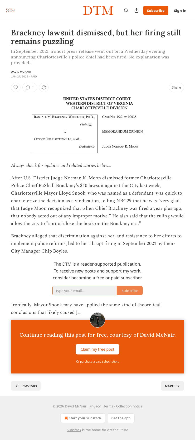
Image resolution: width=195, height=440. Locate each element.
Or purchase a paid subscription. (97, 361)
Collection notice (129, 406)
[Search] (126, 10)
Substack (74, 430)
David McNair (21, 71)
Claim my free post (97, 349)
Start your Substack (85, 418)
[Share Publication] (136, 10)
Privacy (95, 406)
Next (169, 385)
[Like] (15, 87)
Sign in (180, 10)
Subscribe (156, 10)
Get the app (121, 418)
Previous (29, 385)
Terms (108, 406)
